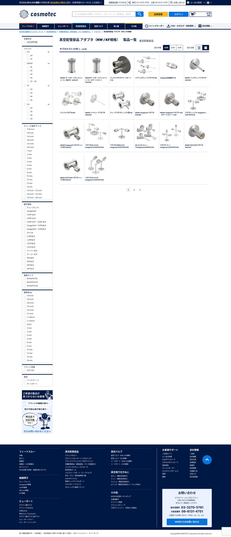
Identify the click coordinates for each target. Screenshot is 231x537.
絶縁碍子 (23, 478)
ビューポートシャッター (28, 522)
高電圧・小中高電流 (26, 464)
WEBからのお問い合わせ (187, 521)
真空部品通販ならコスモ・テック (31, 32)
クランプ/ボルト (71, 455)
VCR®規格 (23, 487)
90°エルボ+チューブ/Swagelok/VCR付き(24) (144, 146)
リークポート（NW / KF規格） (122, 461)
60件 (180, 48)
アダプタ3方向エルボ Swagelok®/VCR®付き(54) (119, 146)
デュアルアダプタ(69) (67, 113)
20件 (166, 48)
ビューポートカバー (26, 519)
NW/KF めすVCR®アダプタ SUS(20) (194, 146)
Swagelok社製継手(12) (168, 78)
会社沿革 (193, 459)
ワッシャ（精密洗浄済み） (120, 482)
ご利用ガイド (167, 454)
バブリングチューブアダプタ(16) (146, 78)
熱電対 (21, 461)
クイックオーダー (156, 26)
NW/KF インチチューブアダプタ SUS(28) (195, 79)
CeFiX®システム (71, 479)
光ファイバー (24, 467)
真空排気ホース (70, 470)
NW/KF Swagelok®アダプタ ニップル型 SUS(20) (71, 146)
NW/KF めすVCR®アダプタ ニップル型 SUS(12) (71, 179)
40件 (173, 48)
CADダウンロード (168, 459)
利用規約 (38, 533)
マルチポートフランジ (73, 484)
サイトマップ (93, 533)
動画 (163, 477)
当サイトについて (79, 533)
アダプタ (97, 32)
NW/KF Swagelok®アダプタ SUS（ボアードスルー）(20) (171, 114)
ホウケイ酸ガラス (25, 505)
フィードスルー (27, 451)
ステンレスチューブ (118, 505)
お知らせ (193, 474)
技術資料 (165, 465)
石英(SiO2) (23, 511)
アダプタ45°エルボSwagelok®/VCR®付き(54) (94, 179)
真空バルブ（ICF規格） (119, 458)
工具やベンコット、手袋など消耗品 (124, 508)
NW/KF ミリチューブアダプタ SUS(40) (95, 114)
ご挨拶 (192, 454)
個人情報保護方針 (25, 533)
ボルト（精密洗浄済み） (120, 476)
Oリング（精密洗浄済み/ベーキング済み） (126, 485)
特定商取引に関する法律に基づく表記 (57, 533)
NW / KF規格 (23, 490)
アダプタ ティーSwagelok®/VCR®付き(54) (169, 146)
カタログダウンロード (170, 462)
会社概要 (193, 457)
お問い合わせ (179, 2)
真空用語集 (194, 477)
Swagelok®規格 (25, 485)
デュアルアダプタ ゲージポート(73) (120, 79)
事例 (163, 474)
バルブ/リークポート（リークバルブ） (79, 473)
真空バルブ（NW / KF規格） (121, 455)
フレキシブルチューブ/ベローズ (76, 467)
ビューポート (26, 501)
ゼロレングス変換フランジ (74, 487)
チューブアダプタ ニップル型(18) (121, 113)
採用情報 (193, 468)
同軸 (20, 455)
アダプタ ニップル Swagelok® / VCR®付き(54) (195, 114)
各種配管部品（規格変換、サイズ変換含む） (75, 32)
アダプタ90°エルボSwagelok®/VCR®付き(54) (94, 146)
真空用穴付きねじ (120, 472)
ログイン (178, 14)
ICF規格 (22, 493)
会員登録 (158, 14)
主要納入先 (194, 471)
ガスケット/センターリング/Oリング (78, 458)
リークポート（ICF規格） (120, 464)
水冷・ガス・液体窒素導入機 (75, 476)
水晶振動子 (115, 499)
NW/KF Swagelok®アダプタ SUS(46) (144, 114)
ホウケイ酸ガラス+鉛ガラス (29, 517)
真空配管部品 (51, 32)
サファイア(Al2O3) (26, 508)
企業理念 (193, 462)
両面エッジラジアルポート (74, 481)
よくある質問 (196, 2)
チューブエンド (24, 482)
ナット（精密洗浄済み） (120, 479)
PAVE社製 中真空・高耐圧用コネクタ (32, 470)
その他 (114, 492)
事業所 (192, 465)
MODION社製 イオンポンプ (121, 496)
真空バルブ (116, 451)
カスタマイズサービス (170, 471)
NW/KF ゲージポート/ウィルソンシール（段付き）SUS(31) (71, 79)
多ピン (21, 458)
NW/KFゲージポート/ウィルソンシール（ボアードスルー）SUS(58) (96, 80)
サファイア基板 (116, 502)
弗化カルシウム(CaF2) (27, 514)
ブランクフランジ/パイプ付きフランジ (79, 461)
